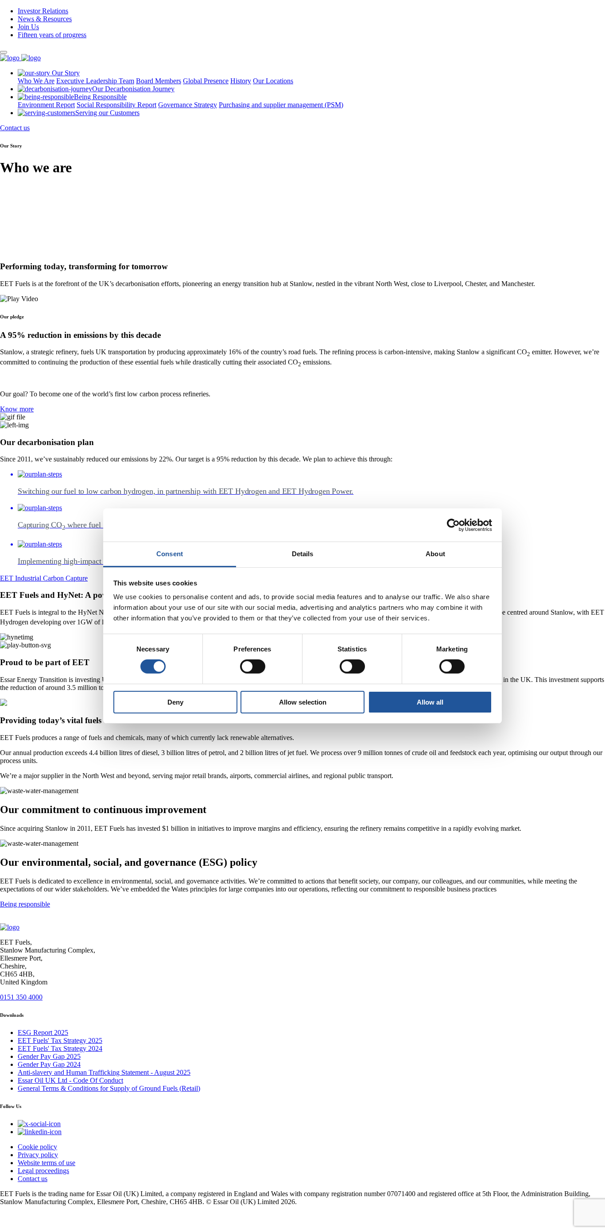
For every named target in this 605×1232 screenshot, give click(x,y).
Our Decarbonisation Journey (133, 89)
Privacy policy (38, 1154)
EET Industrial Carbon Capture (44, 578)
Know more (17, 409)
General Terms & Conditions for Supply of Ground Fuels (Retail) (109, 1088)
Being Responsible (100, 97)
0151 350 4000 (21, 997)
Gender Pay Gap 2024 (49, 1064)
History (240, 81)
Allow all (430, 702)
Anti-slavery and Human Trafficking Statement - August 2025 (104, 1072)
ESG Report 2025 (43, 1032)
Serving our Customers (107, 112)
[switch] (252, 666)
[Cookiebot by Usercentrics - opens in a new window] (453, 524)
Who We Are (36, 81)
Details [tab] (303, 554)
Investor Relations (43, 11)
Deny (175, 702)
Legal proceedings (43, 1170)
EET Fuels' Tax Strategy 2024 (60, 1048)
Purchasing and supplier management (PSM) (281, 104)
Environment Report (46, 104)
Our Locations (273, 81)
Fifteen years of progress (52, 35)
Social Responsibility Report (116, 104)
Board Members (158, 81)
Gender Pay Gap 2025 (49, 1056)
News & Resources (45, 19)
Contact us (15, 128)
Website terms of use (46, 1162)
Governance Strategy (187, 104)
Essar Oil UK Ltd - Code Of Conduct (70, 1080)
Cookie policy (37, 1147)
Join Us (28, 27)
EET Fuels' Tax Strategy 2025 (60, 1040)
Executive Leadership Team (95, 81)
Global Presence (206, 81)
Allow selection (302, 702)
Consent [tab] (169, 554)
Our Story (65, 73)
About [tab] (435, 554)
